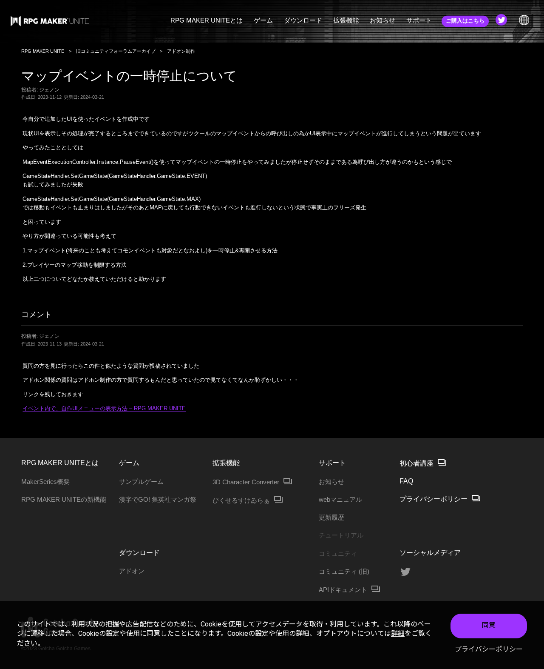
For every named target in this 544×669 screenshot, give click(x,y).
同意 (489, 625)
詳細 (398, 633)
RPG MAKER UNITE (42, 51)
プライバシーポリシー (489, 649)
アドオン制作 (181, 51)
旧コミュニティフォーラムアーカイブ (116, 51)
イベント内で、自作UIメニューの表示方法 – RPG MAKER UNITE (104, 408)
